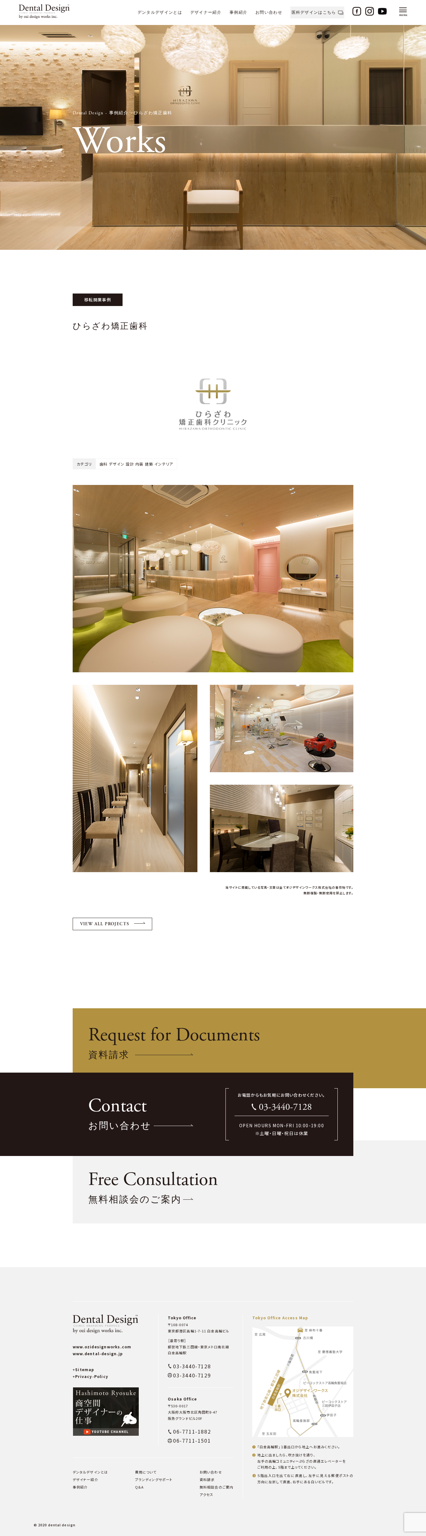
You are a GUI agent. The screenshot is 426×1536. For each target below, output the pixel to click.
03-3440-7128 (285, 1107)
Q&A (139, 1486)
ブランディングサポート (153, 1479)
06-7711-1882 (192, 1431)
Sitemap (83, 1369)
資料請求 (207, 1479)
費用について (146, 1471)
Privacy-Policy (90, 1376)
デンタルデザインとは (160, 12)
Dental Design (88, 113)
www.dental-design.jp (98, 1353)
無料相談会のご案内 (216, 1486)
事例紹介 (238, 12)
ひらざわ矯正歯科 (153, 113)
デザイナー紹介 (205, 12)
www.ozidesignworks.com (102, 1346)
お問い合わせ (268, 12)
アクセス (206, 1494)
